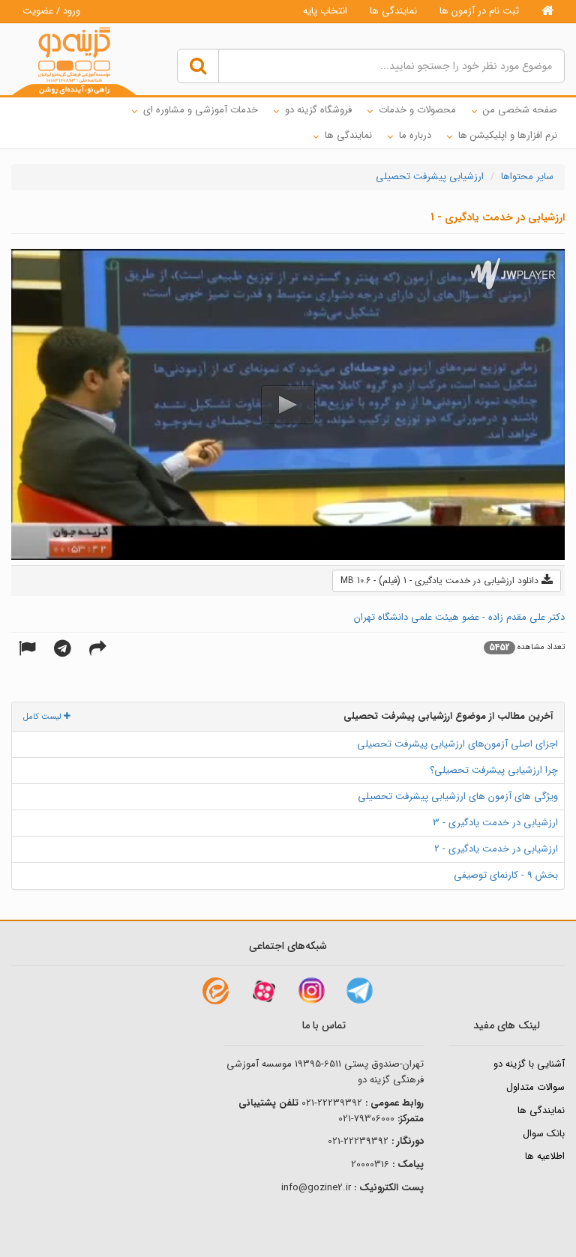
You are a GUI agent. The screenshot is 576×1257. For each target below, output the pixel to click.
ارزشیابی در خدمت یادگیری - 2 (496, 849)
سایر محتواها (527, 176)
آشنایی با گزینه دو (529, 1064)
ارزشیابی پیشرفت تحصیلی (430, 176)
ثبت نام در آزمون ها (479, 11)
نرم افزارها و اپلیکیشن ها (507, 135)
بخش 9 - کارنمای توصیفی (506, 875)
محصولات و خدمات (417, 110)
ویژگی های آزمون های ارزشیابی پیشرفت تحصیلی (458, 796)
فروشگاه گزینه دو (318, 110)
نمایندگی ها (393, 11)
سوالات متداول (535, 1087)
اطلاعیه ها (545, 1156)
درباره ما (415, 135)
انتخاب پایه (325, 11)
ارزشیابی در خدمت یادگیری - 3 (495, 823)
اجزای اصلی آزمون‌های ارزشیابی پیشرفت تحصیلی (457, 744)
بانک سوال (544, 1134)
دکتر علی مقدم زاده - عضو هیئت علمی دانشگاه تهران (459, 617)
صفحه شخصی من (520, 110)
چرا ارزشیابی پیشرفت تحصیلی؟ (494, 770)
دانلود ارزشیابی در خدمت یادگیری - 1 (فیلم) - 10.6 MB (441, 580)
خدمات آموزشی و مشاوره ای (200, 110)
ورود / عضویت (51, 11)
